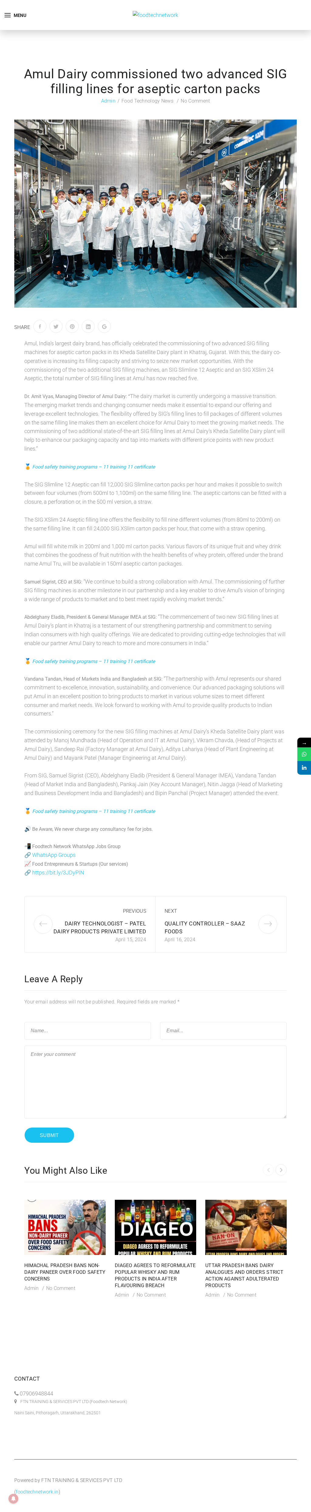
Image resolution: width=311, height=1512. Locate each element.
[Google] (104, 326)
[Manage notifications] (13, 1499)
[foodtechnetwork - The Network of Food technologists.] (155, 15)
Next (171, 911)
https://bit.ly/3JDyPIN (58, 872)
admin (108, 101)
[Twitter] (56, 326)
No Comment (195, 101)
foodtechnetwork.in (37, 1492)
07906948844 (36, 1393)
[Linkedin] (304, 768)
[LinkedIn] (88, 326)
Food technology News (147, 101)
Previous (134, 911)
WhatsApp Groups (54, 855)
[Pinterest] (72, 326)
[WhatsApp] (304, 754)
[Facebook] (39, 326)
